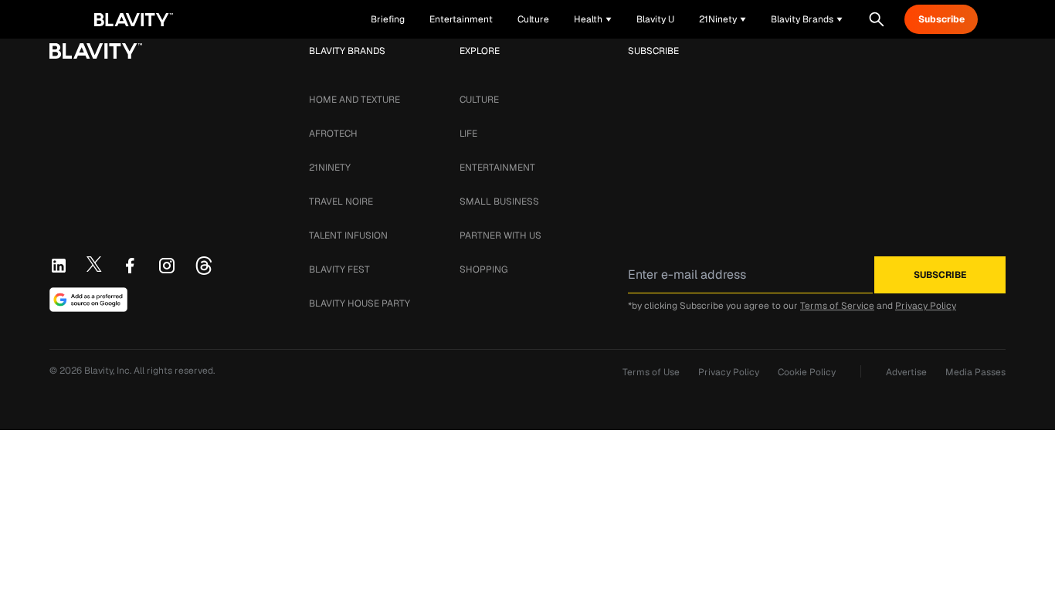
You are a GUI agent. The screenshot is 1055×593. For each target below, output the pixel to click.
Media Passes (975, 372)
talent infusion (348, 235)
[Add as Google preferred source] (88, 299)
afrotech (333, 133)
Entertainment (497, 167)
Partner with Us (500, 235)
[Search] (876, 19)
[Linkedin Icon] (58, 265)
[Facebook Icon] (129, 265)
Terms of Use (651, 372)
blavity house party (359, 303)
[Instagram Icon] (167, 265)
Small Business (499, 201)
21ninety (330, 167)
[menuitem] (592, 19)
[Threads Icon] (204, 265)
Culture (479, 99)
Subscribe (941, 19)
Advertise (906, 372)
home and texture (354, 99)
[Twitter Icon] (94, 264)
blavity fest (339, 269)
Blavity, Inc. (109, 370)
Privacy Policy (925, 306)
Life (468, 133)
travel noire (341, 201)
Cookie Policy (807, 372)
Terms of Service (837, 306)
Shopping (483, 269)
